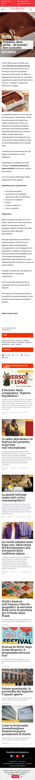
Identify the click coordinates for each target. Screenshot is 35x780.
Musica (15, 642)
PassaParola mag (7, 1)
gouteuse (26, 340)
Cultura (6, 37)
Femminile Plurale (27, 371)
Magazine (30, 420)
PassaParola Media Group (24, 3)
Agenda (4, 642)
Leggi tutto (22, 774)
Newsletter (13, 761)
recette (12, 344)
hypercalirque (6, 342)
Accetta (15, 776)
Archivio (29, 764)
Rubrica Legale (12, 597)
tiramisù (18, 344)
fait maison (18, 340)
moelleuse (28, 342)
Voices (4, 3)
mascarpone (20, 342)
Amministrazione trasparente (13, 764)
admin (3, 516)
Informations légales (17, 766)
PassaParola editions (23, 1)
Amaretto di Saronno (8, 340)
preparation (5, 344)
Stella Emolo (5, 412)
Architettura (6, 684)
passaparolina (5, 571)
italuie (13, 342)
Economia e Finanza (7, 721)
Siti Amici (22, 761)
